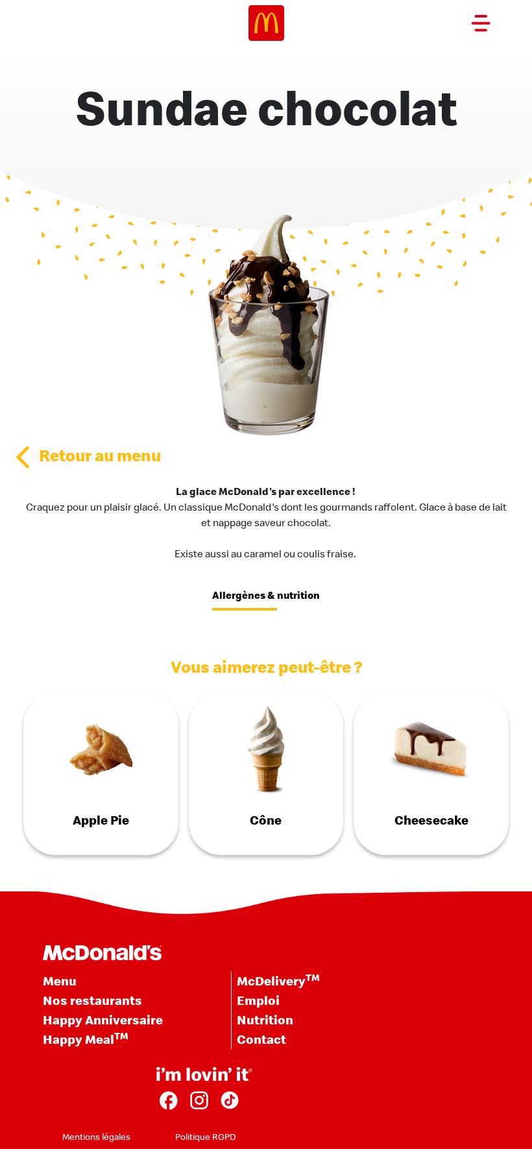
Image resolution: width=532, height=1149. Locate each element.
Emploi (258, 1000)
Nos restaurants (92, 1000)
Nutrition (265, 1019)
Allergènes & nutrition (266, 594)
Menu (60, 981)
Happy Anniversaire (103, 1019)
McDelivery (278, 980)
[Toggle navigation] (480, 23)
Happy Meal (85, 1038)
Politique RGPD (205, 1137)
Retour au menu (100, 455)
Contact (261, 1039)
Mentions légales (96, 1137)
